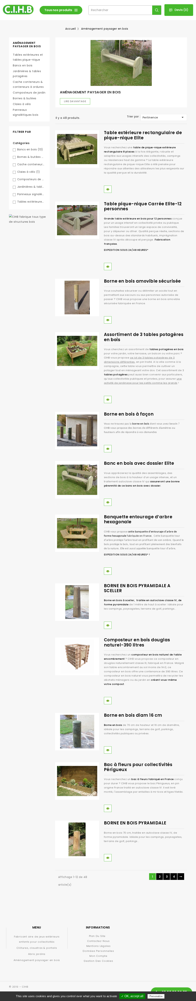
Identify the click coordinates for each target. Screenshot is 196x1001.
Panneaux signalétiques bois (25, 112)
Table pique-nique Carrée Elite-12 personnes (143, 206)
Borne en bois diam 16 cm (133, 715)
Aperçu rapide (108, 189)
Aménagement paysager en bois (27, 44)
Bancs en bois (23, 65)
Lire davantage (75, 101)
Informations (98, 927)
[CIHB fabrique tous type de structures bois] (29, 219)
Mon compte (98, 956)
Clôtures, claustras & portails (36, 948)
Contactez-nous (98, 941)
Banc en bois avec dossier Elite (139, 463)
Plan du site (97, 936)
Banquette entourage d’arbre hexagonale (138, 519)
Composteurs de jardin (29, 93)
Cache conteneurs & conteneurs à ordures (28, 84)
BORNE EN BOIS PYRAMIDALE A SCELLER (137, 588)
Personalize (156, 996)
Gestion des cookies (98, 961)
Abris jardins (36, 954)
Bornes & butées (24, 98)
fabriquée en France (139, 536)
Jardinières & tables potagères (27, 73)
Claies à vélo (22, 104)
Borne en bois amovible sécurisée (142, 281)
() (181, 10)
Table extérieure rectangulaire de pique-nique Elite (143, 135)
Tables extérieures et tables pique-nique (28, 57)
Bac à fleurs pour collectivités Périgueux (138, 767)
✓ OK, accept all (132, 996)
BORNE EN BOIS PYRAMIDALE (135, 823)
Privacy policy (174, 996)
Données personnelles (98, 951)
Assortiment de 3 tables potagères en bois (144, 337)
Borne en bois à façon (129, 414)
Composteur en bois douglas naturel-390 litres (137, 642)
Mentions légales (98, 946)
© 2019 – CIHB (18, 987)
